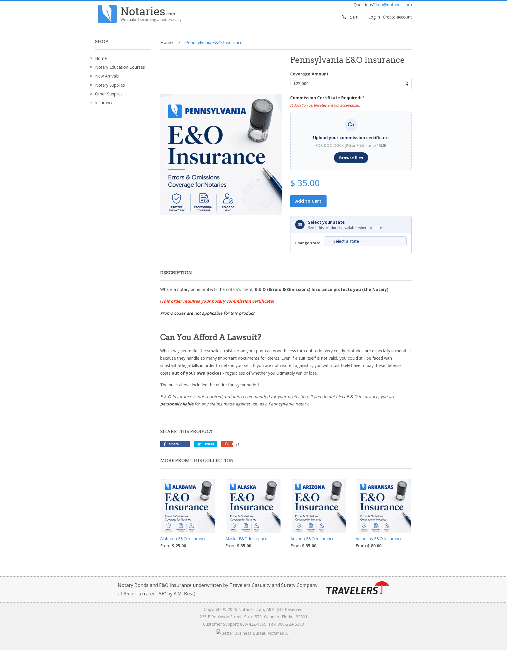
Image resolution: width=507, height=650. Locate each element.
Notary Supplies (110, 85)
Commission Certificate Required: (327, 97)
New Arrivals (107, 76)
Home (101, 58)
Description (176, 272)
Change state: (308, 242)
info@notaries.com (394, 4)
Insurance (104, 102)
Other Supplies (109, 94)
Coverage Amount (309, 74)
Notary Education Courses (120, 67)
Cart (353, 17)
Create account (397, 17)
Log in (374, 17)
